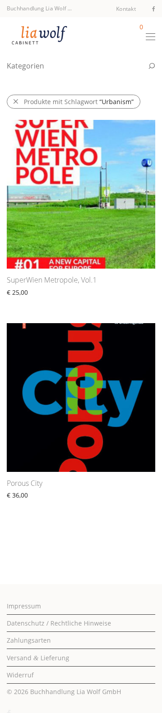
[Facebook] (153, 8)
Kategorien (25, 66)
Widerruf (20, 675)
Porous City (24, 483)
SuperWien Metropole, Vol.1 (52, 280)
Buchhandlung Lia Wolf (36, 8)
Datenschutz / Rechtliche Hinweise (59, 623)
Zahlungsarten (29, 640)
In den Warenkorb (29, 302)
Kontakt (126, 9)
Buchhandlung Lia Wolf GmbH (75, 691)
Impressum (24, 606)
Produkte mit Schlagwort (79, 101)
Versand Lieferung (38, 658)
